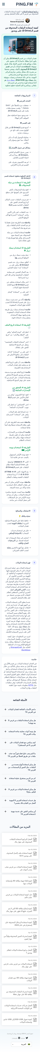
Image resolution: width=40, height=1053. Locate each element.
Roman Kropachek (17, 22)
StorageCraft (16, 647)
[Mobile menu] (3, 4)
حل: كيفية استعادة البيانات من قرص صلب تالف (19, 896)
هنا (16, 258)
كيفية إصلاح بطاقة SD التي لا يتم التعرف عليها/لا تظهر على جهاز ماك (19, 909)
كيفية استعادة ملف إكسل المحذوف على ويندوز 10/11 (19, 854)
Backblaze (26, 650)
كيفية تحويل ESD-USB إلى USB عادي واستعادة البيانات (17, 1020)
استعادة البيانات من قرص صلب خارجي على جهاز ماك (18, 965)
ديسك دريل (11, 80)
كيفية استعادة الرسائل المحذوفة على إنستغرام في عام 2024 (18, 923)
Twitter (23, 1038)
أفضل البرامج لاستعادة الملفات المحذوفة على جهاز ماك (21, 840)
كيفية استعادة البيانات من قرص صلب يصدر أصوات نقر (18, 868)
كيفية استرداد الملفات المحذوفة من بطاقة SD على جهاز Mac (19, 993)
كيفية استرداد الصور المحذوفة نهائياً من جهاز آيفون (18, 937)
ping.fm (24, 4)
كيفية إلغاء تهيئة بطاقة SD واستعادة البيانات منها (19, 882)
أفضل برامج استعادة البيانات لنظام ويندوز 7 (19, 951)
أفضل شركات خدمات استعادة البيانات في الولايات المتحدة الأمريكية (18, 1006)
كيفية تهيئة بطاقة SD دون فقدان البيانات (20, 979)
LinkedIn (15, 1038)
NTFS (30, 685)
